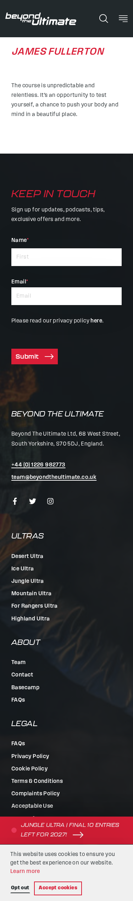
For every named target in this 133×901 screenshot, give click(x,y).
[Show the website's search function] (103, 18)
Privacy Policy (30, 756)
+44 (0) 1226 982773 (38, 465)
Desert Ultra (27, 556)
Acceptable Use (32, 806)
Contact (22, 675)
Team (18, 662)
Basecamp (25, 688)
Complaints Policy (35, 794)
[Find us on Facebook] (14, 501)
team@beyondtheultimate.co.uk (53, 477)
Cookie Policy (29, 769)
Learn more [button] (25, 871)
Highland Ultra (30, 619)
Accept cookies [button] (58, 888)
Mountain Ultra (31, 594)
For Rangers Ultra (34, 606)
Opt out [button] (20, 888)
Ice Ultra (22, 569)
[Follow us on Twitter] (32, 501)
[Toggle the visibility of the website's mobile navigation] (123, 18)
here (96, 321)
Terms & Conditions (37, 781)
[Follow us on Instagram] (50, 501)
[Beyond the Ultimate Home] (40, 19)
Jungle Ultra (27, 581)
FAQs (18, 700)
